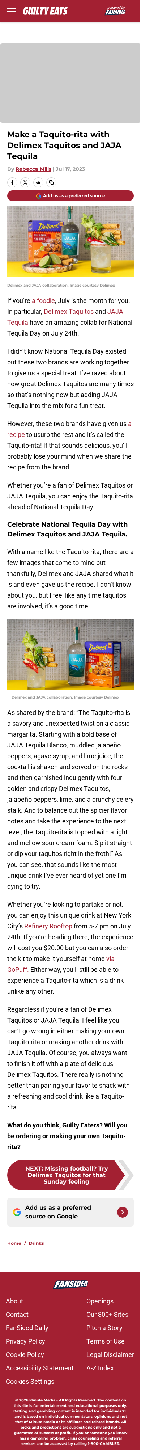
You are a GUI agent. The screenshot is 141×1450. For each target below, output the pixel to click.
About (14, 1301)
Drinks (36, 1243)
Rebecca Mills (33, 169)
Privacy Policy (25, 1341)
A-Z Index (100, 1368)
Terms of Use (105, 1341)
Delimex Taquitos (69, 311)
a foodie (43, 300)
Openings (100, 1301)
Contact (17, 1314)
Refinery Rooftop (48, 926)
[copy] (51, 182)
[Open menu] (11, 11)
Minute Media (42, 1400)
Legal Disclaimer (110, 1354)
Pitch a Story (104, 1328)
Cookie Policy (25, 1354)
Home (14, 1243)
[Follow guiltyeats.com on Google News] (122, 1212)
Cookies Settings (30, 1381)
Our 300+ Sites (107, 1314)
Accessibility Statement (40, 1368)
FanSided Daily (27, 1328)
